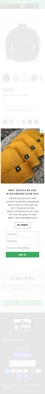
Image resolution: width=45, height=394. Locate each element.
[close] (42, 130)
